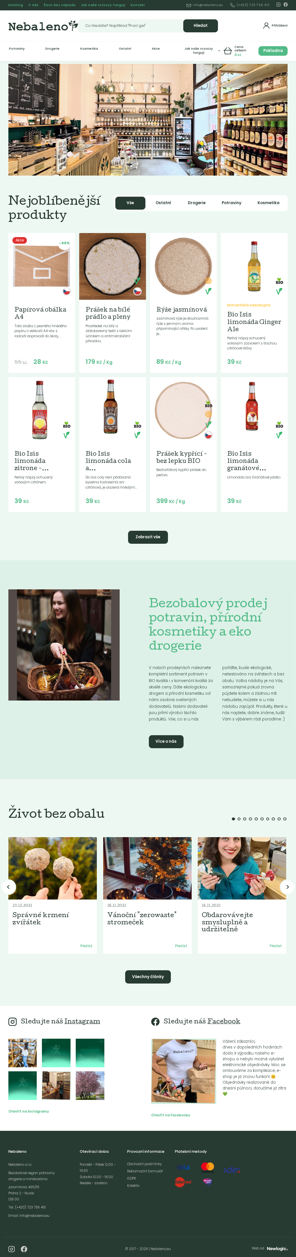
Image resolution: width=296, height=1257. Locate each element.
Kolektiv (133, 1185)
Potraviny (17, 48)
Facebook (223, 1022)
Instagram (82, 1022)
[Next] (287, 887)
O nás (33, 5)
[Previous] (8, 887)
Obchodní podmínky (144, 1164)
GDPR (131, 1178)
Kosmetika (89, 48)
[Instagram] (278, 5)
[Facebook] (286, 5)
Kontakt (138, 5)
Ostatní (125, 48)
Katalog (15, 5)
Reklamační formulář (145, 1171)
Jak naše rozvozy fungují (103, 5)
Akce (156, 48)
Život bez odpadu (60, 5)
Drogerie (52, 48)
